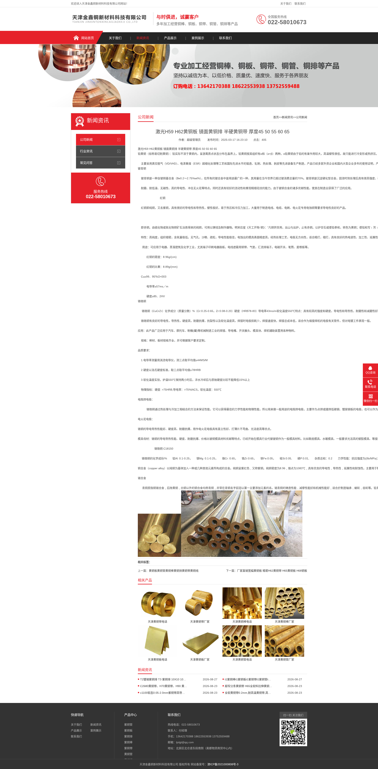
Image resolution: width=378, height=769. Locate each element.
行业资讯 (86, 151)
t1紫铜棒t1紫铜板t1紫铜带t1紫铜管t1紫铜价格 (248, 679)
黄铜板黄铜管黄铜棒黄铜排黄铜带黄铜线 (173, 570)
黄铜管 (128, 754)
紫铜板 (128, 730)
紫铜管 (128, 724)
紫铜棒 (128, 742)
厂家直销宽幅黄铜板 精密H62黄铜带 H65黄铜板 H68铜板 (272, 570)
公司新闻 (86, 139)
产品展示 (170, 38)
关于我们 (285, 3)
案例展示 (198, 38)
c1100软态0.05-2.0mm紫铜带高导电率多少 (163, 692)
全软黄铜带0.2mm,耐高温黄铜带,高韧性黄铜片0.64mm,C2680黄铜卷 (248, 692)
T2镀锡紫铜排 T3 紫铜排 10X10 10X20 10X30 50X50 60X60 (163, 679)
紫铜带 (128, 748)
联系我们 (300, 3)
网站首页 (87, 38)
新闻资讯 (142, 38)
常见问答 (86, 163)
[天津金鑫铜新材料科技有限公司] (111, 24)
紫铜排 (128, 736)
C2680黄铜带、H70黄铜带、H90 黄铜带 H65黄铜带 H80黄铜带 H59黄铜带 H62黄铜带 (163, 686)
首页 (276, 117)
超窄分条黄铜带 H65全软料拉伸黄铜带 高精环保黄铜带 (248, 686)
